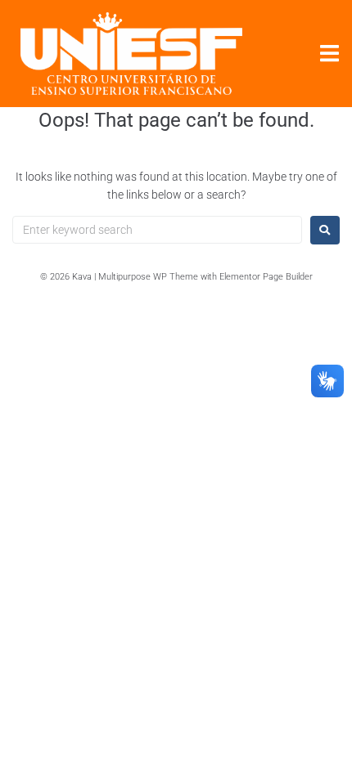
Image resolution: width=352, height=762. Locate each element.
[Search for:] (157, 230)
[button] (329, 53)
